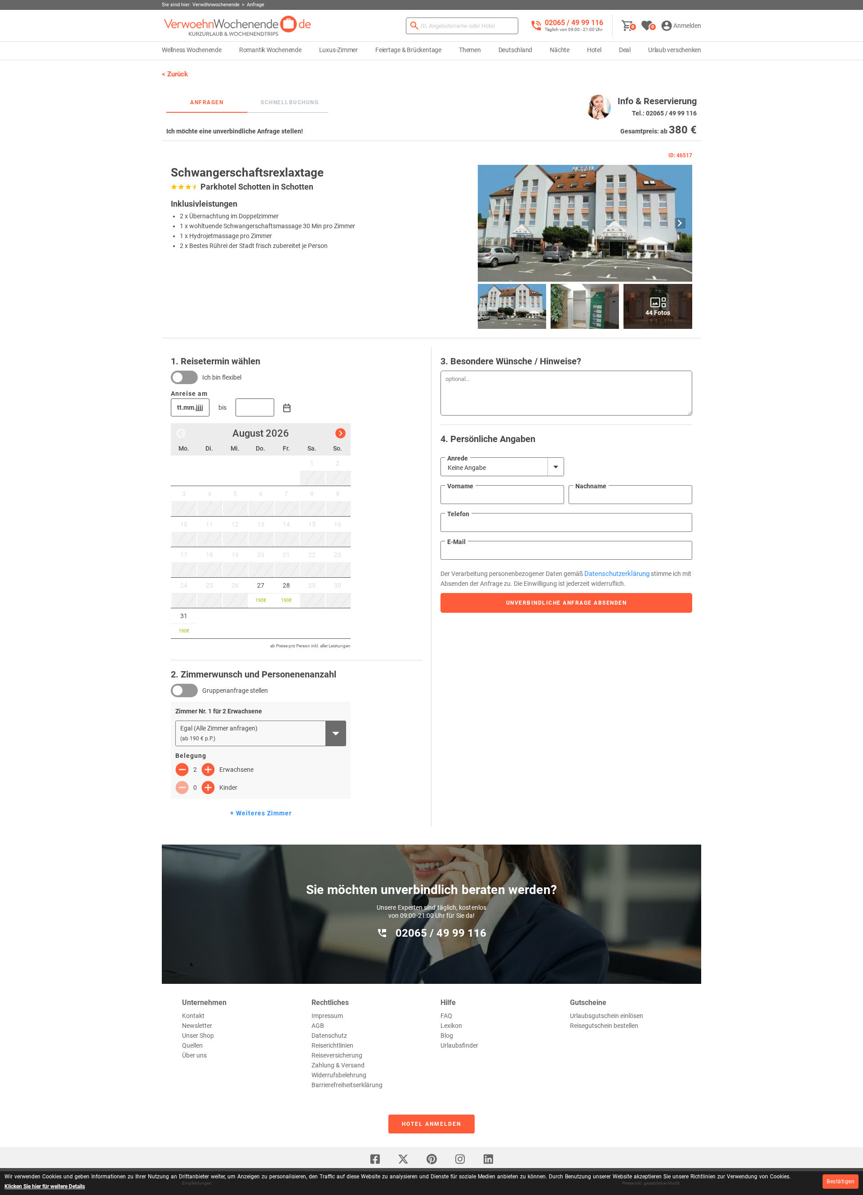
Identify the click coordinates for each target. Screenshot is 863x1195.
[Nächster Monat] (340, 433)
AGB (317, 1025)
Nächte (559, 49)
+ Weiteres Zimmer (261, 813)
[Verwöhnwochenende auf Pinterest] (431, 1159)
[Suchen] (414, 26)
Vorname (460, 486)
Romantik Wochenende (270, 49)
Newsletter (197, 1025)
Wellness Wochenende (192, 49)
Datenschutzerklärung (616, 574)
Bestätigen (840, 1181)
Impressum (327, 1015)
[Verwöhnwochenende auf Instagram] (459, 1159)
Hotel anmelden (431, 1124)
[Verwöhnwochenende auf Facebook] (374, 1159)
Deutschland (515, 49)
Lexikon (451, 1025)
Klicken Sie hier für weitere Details (44, 1186)
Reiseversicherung (336, 1055)
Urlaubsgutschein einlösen (606, 1015)
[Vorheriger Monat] (181, 433)
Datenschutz (329, 1035)
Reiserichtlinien (332, 1045)
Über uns (194, 1055)
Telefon (458, 514)
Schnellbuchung (290, 102)
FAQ (446, 1015)
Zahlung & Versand (338, 1065)
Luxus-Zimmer (338, 49)
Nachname (590, 486)
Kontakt (193, 1015)
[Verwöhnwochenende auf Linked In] (488, 1159)
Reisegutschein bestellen (604, 1025)
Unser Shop (198, 1035)
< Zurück (175, 74)
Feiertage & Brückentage (408, 49)
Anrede (457, 458)
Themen (470, 49)
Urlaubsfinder (459, 1045)
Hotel (594, 49)
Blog (446, 1035)
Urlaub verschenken (674, 49)
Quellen (192, 1045)
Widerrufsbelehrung (338, 1075)
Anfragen (206, 102)
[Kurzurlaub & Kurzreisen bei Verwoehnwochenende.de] (237, 26)
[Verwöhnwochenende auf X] (403, 1159)
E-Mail (456, 541)
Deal (625, 49)
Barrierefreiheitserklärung (347, 1085)
